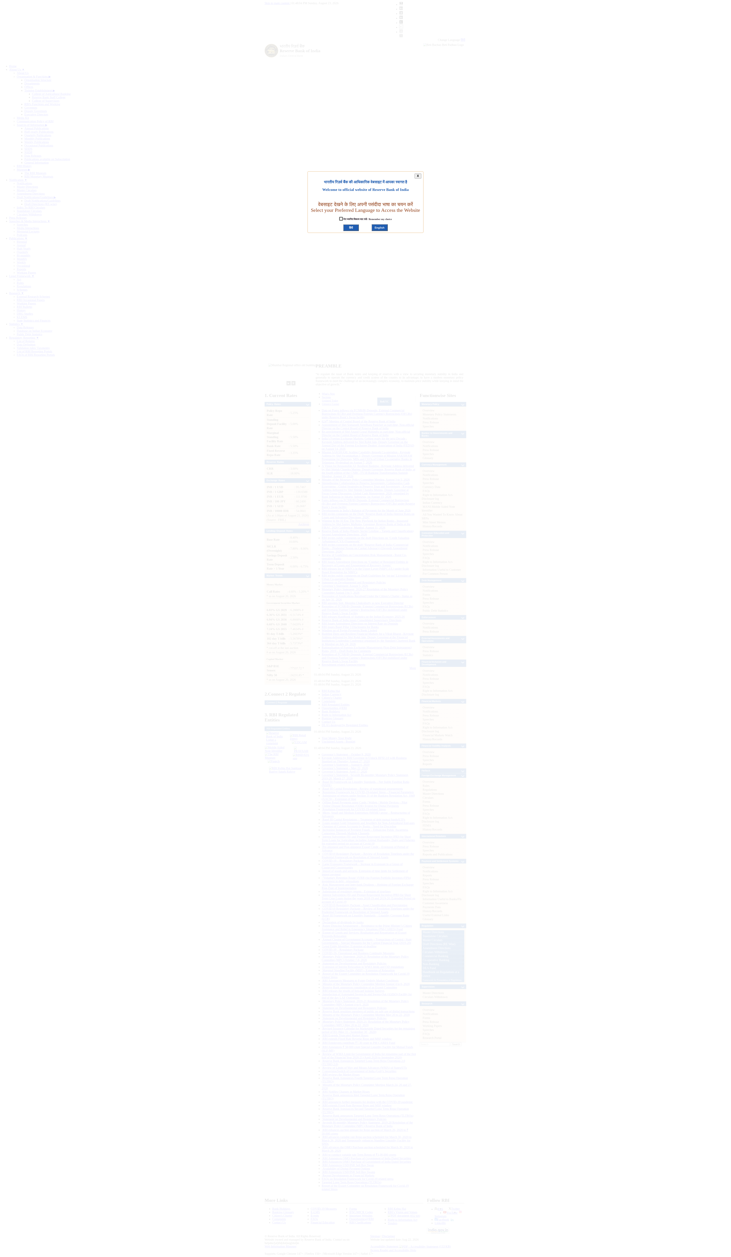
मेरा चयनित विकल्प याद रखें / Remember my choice (367, 219)
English (380, 227)
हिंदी (351, 227)
